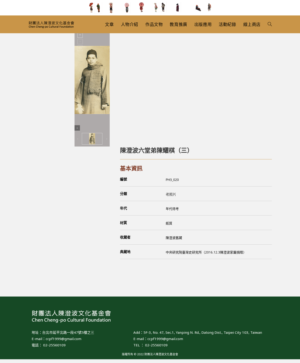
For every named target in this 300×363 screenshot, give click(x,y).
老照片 (171, 194)
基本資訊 (131, 168)
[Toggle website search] (269, 24)
